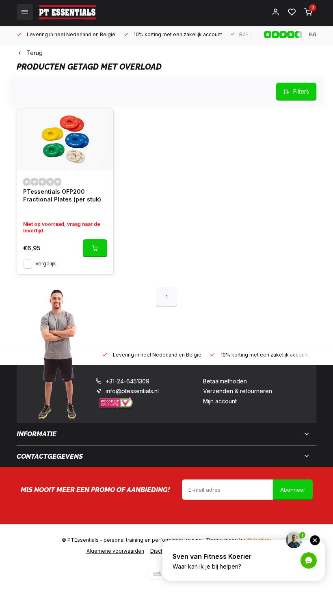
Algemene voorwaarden (115, 551)
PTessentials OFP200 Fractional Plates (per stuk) (62, 195)
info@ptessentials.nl (132, 390)
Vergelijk (45, 263)
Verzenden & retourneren (237, 390)
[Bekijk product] (95, 248)
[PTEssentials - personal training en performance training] (67, 12)
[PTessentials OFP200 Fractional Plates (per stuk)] (65, 139)
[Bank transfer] (157, 574)
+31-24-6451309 (127, 381)
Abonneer (292, 489)
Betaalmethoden (225, 381)
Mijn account (220, 401)
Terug (34, 52)
